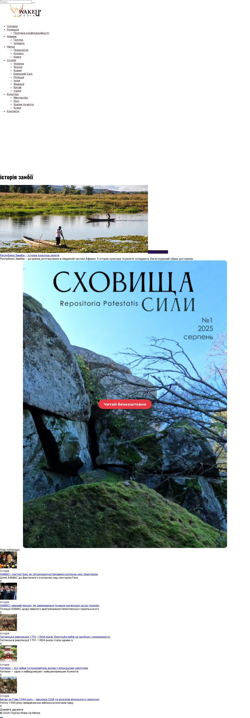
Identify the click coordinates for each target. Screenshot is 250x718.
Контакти (13, 111)
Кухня (17, 107)
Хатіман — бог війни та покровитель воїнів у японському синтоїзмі (44, 668)
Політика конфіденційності (31, 33)
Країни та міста (24, 104)
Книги (17, 56)
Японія (18, 67)
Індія (17, 80)
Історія (11, 60)
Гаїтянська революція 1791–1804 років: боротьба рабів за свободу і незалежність (55, 636)
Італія (17, 90)
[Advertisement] (125, 139)
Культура (13, 94)
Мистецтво (21, 97)
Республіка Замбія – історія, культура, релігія (29, 255)
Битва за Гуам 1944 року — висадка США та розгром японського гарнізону (49, 699)
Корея (18, 70)
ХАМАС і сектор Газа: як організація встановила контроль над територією (49, 574)
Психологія (21, 50)
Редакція (13, 29)
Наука (11, 46)
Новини (11, 36)
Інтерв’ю (19, 43)
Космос (19, 53)
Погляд (18, 39)
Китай (17, 87)
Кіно (16, 101)
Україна (19, 63)
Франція (19, 84)
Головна (12, 26)
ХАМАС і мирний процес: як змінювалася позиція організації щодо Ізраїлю (49, 605)
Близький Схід (23, 73)
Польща (19, 77)
